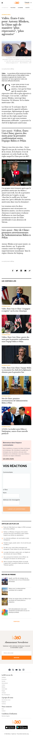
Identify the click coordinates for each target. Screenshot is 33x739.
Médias (3, 687)
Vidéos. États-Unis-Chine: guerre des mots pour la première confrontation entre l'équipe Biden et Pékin (15, 135)
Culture (3, 685)
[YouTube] (16, 670)
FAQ (3, 709)
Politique (13, 7)
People (3, 690)
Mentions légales (6, 716)
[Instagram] (23, 670)
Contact (3, 710)
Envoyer (16, 657)
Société (27, 7)
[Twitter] (13, 670)
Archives (4, 703)
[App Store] (10, 727)
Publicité (4, 701)
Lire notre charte (8, 459)
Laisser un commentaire (16, 509)
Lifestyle (4, 692)
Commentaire (8, 472)
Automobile (4, 689)
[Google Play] (22, 727)
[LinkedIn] (20, 670)
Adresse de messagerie (11, 500)
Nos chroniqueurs (6, 694)
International (6, 14)
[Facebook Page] (10, 670)
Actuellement (5, 7)
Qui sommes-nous (6, 700)
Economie (20, 7)
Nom (5, 493)
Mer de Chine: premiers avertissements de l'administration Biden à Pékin (16, 233)
